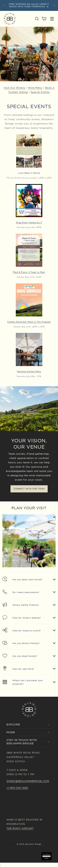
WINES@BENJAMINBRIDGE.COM (27, 781)
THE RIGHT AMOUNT (20, 828)
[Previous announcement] (3, 5)
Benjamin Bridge (33, 844)
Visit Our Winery (14, 87)
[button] (36, 18)
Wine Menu (35, 87)
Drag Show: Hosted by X (29, 222)
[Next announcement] (54, 5)
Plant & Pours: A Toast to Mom (29, 272)
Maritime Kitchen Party (29, 371)
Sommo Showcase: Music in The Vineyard (29, 322)
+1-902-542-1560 (17, 787)
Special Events (39, 92)
